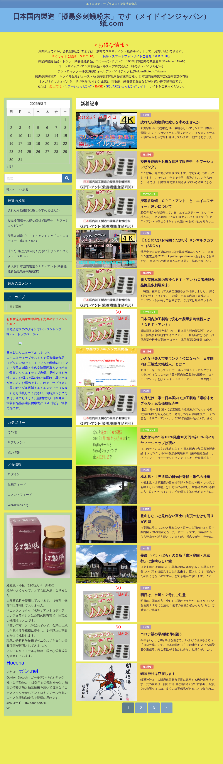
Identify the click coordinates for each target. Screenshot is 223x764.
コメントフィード (20, 494)
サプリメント (149, 194)
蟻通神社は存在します (157, 673)
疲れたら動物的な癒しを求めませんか (170, 122)
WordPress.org (18, 504)
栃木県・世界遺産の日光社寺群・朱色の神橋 (175, 476)
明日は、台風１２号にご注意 (163, 595)
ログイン (14, 474)
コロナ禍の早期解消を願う (161, 634)
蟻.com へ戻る (18, 189)
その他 (146, 115)
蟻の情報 (147, 155)
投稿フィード (17, 484)
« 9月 (11, 166)
